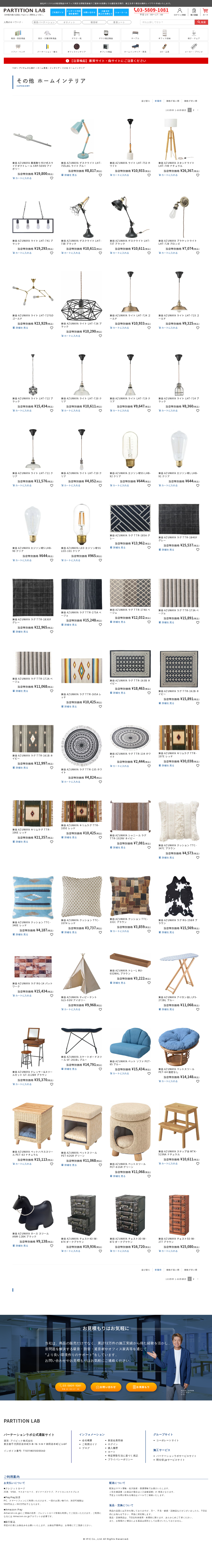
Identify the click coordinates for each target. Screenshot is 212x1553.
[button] (198, 110)
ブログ (86, 1447)
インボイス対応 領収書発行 (74, 12)
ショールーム (121, 12)
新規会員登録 (115, 1440)
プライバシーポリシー (120, 1459)
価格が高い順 (172, 100)
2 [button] (193, 109)
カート (112, 1451)
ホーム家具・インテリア (48, 68)
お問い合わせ (89, 12)
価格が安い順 (190, 100)
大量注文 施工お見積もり (105, 12)
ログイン (113, 1444)
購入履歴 (113, 1447)
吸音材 (94, 22)
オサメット (69, 22)
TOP (14, 68)
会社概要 (87, 1440)
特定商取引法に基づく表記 (123, 1455)
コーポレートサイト (167, 1440)
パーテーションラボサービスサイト (176, 1455)
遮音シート (119, 22)
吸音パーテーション (44, 22)
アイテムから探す (27, 68)
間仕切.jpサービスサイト (170, 1459)
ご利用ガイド (58, 12)
